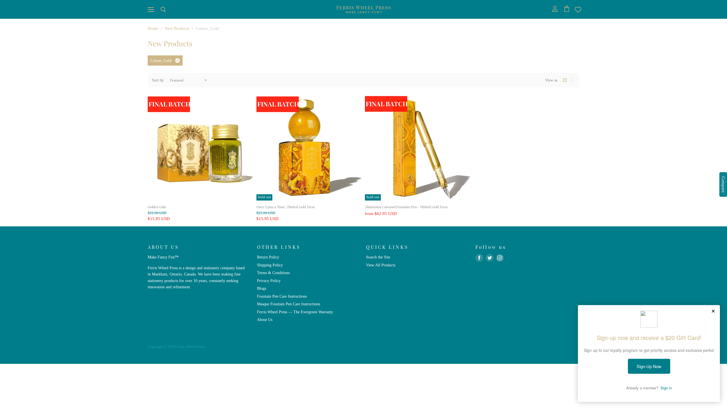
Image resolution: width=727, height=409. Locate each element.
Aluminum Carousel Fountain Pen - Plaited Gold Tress (406, 206)
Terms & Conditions (273, 272)
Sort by (158, 80)
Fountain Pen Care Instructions (282, 296)
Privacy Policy (269, 280)
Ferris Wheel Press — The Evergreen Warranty (295, 312)
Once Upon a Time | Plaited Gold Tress (285, 206)
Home (153, 28)
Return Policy (268, 257)
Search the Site (378, 257)
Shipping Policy (270, 265)
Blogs (261, 288)
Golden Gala (157, 206)
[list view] (572, 80)
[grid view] (565, 80)
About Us (264, 319)
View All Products (380, 265)
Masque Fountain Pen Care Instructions (288, 304)
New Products (177, 28)
